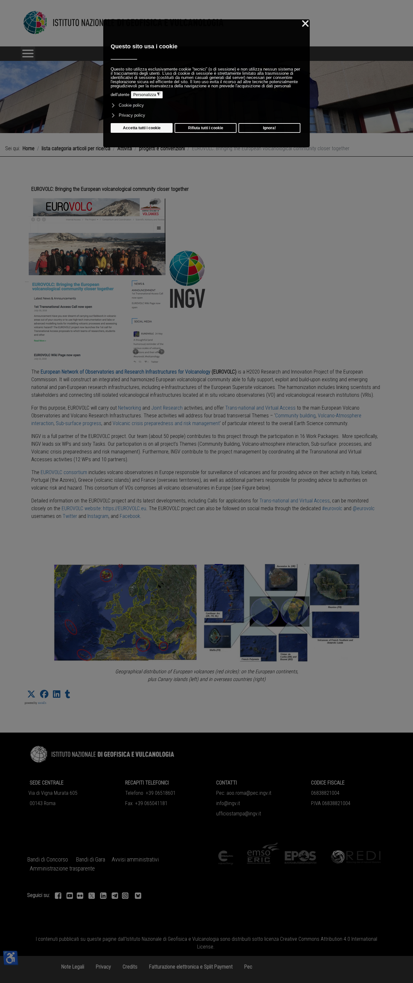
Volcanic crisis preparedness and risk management (166, 423)
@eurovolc (364, 508)
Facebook (130, 516)
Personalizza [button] (146, 94)
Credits (130, 967)
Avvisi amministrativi (135, 859)
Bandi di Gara (90, 859)
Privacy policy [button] (132, 115)
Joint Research (167, 408)
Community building (295, 416)
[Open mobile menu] (28, 53)
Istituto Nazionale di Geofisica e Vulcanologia (172, 939)
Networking (129, 408)
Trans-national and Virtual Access (260, 408)
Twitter (70, 516)
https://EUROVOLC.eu (124, 508)
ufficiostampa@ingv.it (238, 814)
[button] (31, 694)
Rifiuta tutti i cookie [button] (205, 128)
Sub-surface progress (78, 423)
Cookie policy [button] (131, 105)
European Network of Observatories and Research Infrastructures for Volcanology (125, 372)
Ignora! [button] (269, 128)
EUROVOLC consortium (64, 472)
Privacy (103, 967)
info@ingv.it (228, 803)
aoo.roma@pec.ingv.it (249, 793)
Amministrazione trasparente (62, 868)
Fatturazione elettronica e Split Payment (191, 967)
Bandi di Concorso (47, 859)
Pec (248, 967)
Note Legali (72, 967)
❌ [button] (305, 24)
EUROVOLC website (81, 508)
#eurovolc (332, 508)
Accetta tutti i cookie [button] (142, 128)
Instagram (97, 516)
